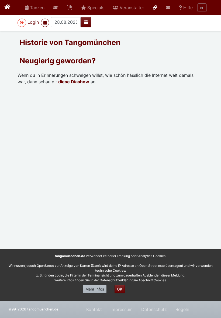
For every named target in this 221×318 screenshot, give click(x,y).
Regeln (182, 309)
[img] (86, 22)
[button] (56, 7)
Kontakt (94, 309)
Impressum (121, 309)
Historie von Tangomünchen (70, 42)
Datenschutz (154, 309)
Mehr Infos (94, 289)
